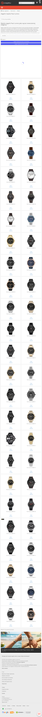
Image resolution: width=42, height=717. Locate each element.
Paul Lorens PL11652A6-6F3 (31, 269)
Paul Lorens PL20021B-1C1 (11, 182)
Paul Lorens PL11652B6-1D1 (31, 423)
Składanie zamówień (6, 675)
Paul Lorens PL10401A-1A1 (11, 335)
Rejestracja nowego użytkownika (8, 673)
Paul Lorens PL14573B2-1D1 (10, 489)
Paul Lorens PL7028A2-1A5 (11, 401)
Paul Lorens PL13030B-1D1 (10, 379)
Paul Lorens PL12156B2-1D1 (10, 577)
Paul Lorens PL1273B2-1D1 (31, 357)
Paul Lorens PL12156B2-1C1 (31, 555)
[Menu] (2, 7)
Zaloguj (3, 687)
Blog (28, 705)
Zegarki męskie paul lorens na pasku (21, 44)
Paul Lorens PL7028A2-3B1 (31, 182)
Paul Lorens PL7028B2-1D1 (31, 313)
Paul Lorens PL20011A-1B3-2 (31, 138)
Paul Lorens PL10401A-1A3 (31, 335)
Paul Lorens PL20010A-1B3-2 (10, 160)
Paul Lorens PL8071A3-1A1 (31, 533)
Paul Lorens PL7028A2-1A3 (31, 489)
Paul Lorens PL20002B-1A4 (11, 204)
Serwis (24, 705)
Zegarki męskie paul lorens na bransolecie (21, 41)
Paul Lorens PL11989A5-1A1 (10, 511)
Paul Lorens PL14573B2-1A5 (10, 467)
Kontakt (4, 705)
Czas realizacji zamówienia (7, 679)
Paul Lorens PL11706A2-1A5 (10, 138)
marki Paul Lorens (18, 34)
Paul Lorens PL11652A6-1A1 (10, 269)
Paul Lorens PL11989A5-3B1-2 (11, 226)
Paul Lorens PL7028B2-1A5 (11, 533)
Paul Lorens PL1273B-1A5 (11, 599)
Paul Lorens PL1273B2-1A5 (11, 357)
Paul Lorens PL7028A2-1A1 (31, 291)
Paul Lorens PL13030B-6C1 (31, 226)
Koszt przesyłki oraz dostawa (7, 677)
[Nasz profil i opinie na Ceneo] (12, 712)
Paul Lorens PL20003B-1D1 (31, 94)
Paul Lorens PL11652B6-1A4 (10, 291)
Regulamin (18, 705)
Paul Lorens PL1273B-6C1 (31, 599)
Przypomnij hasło (5, 689)
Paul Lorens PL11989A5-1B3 (31, 204)
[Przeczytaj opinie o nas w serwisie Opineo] (23, 712)
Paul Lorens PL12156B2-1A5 (10, 555)
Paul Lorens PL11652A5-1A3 (10, 94)
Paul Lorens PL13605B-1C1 (31, 401)
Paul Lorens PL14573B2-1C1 (31, 467)
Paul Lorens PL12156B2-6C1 (31, 577)
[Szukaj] (33, 3)
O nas (3, 671)
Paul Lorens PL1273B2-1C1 (11, 621)
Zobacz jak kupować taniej (7, 681)
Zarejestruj (4, 691)
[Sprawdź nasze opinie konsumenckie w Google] (5, 712)
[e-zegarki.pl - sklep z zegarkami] (6, 3)
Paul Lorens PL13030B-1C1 (31, 379)
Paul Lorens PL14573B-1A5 (11, 423)
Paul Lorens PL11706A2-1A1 (10, 445)
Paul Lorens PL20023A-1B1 (31, 116)
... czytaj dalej (3, 35)
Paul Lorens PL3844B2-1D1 (10, 248)
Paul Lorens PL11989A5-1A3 (31, 511)
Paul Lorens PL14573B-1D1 (31, 445)
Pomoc (8, 705)
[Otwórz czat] (39, 714)
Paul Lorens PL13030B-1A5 (31, 248)
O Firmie (13, 705)
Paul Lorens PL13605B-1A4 (31, 621)
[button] (37, 2)
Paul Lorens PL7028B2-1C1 (11, 313)
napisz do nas (4, 702)
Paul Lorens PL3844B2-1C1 (11, 116)
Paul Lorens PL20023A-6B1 (31, 160)
